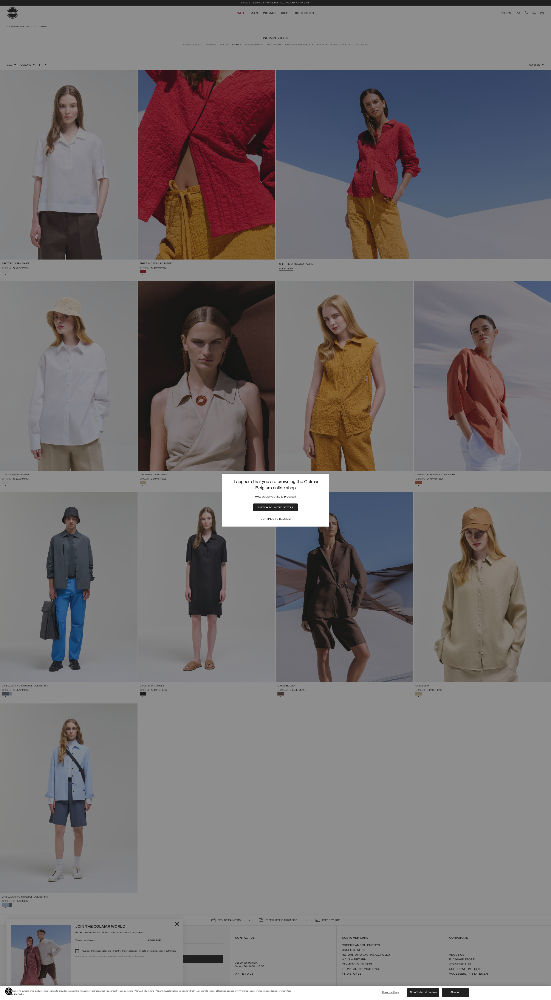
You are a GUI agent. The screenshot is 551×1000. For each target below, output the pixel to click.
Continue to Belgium (276, 519)
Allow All (455, 992)
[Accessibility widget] (8, 991)
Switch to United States (275, 507)
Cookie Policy (17, 994)
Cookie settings (390, 992)
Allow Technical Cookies (423, 992)
